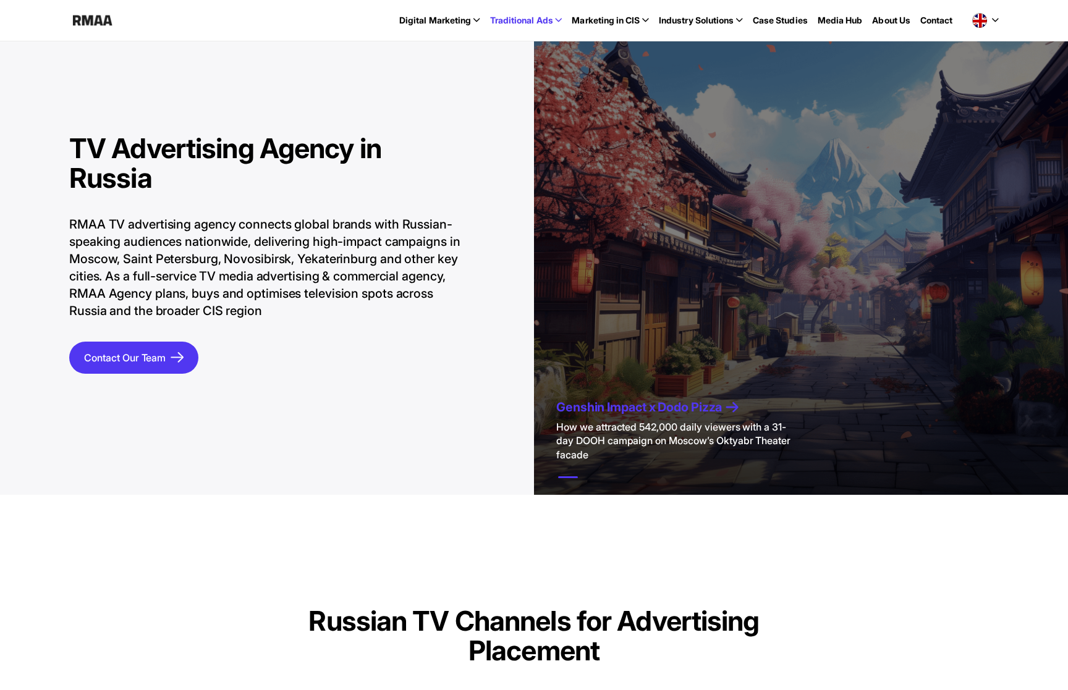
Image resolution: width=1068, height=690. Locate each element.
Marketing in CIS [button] (606, 20)
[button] (985, 20)
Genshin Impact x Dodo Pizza (639, 407)
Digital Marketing (435, 20)
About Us (891, 20)
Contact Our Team (125, 357)
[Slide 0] (568, 477)
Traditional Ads (521, 20)
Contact (936, 20)
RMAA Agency (92, 20)
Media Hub (840, 20)
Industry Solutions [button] (696, 20)
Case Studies (780, 20)
